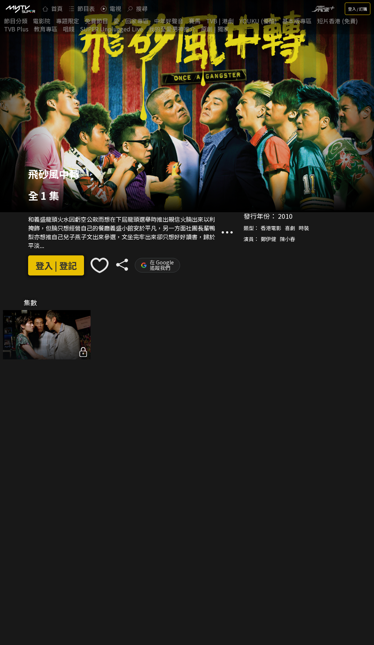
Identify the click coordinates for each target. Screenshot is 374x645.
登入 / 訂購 (357, 9)
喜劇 (290, 228)
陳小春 (287, 239)
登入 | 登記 (56, 265)
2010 (285, 216)
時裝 (304, 228)
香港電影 (271, 228)
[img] (20, 9)
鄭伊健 (268, 239)
